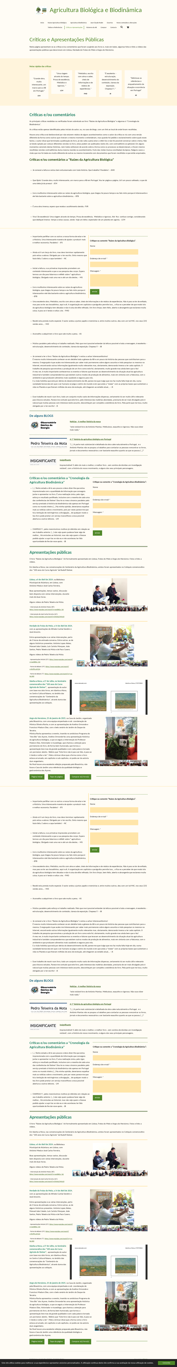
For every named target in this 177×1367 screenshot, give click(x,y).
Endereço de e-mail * (98, 259)
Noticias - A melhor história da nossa (85, 422)
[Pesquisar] (121, 27)
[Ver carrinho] (127, 27)
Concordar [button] (166, 1363)
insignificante (65, 460)
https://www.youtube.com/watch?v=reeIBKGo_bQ (47, 610)
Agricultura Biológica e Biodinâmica (96, 10)
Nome (92, 246)
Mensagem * (95, 271)
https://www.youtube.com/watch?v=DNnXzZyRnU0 (47, 617)
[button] (145, 580)
